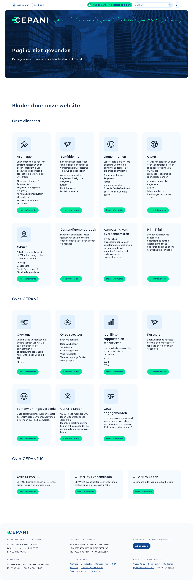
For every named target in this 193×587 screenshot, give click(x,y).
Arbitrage (21, 262)
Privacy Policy (139, 564)
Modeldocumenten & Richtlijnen (27, 202)
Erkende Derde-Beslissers (117, 188)
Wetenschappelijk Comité (73, 357)
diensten (62, 20)
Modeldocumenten (69, 191)
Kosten (63, 184)
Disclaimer (168, 564)
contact (173, 20)
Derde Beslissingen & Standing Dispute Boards (29, 270)
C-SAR (114, 564)
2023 (106, 358)
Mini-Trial (74, 567)
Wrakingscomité (68, 354)
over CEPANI (149, 20)
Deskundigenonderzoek (92, 567)
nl (176, 5)
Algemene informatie (70, 175)
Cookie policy (154, 564)
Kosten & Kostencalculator (30, 193)
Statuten (21, 362)
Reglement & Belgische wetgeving (28, 189)
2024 (106, 361)
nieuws (107, 20)
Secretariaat (66, 347)
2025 (106, 365)
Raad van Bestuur (69, 344)
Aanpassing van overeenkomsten (85, 571)
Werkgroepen (67, 360)
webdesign (165, 567)
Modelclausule (24, 197)
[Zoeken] (170, 5)
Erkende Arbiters (155, 191)
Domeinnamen (101, 564)
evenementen (87, 20)
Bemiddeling (23, 266)
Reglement (109, 178)
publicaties (126, 20)
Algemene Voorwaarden (143, 567)
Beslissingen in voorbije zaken (115, 193)
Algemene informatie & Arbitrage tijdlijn (28, 182)
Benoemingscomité (69, 350)
